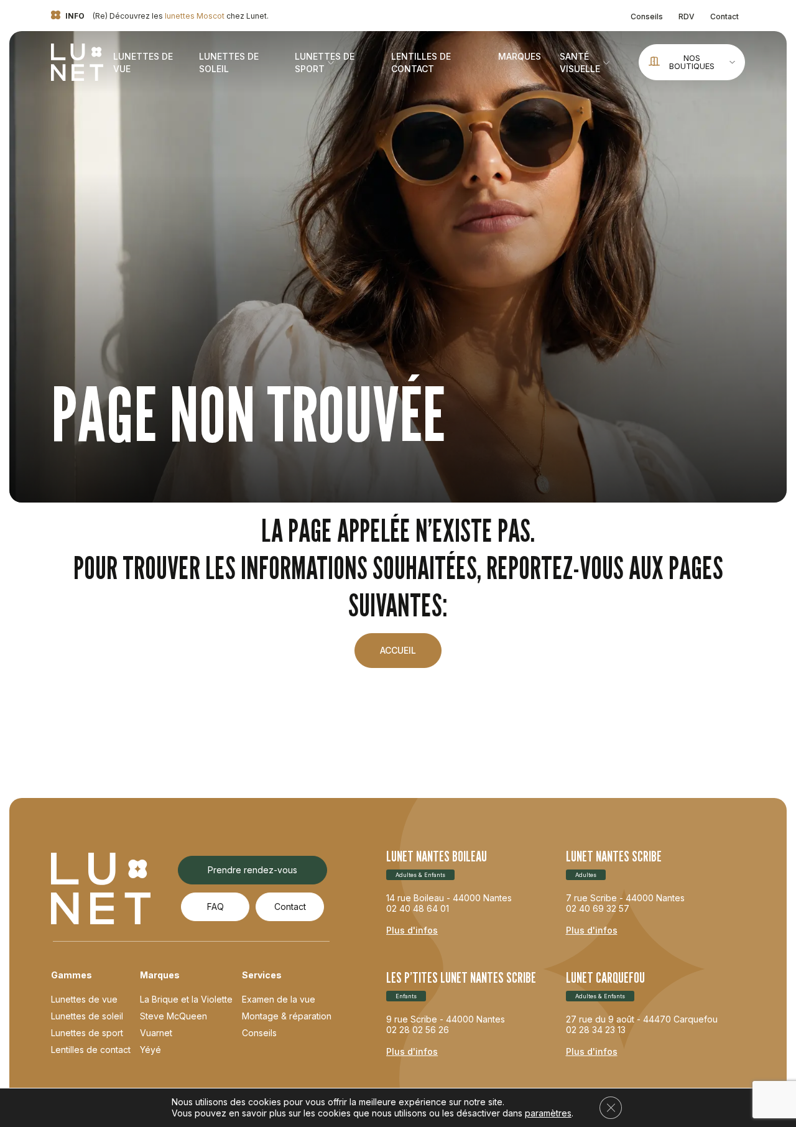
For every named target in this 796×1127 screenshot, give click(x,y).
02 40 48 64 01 (417, 908)
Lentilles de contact (91, 1049)
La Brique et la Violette (186, 999)
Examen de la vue (278, 999)
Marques (519, 56)
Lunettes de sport (87, 1032)
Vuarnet (156, 1032)
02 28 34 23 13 (596, 1029)
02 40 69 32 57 (597, 908)
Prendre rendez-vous (252, 870)
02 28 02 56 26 (417, 1029)
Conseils (647, 16)
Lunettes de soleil (87, 1016)
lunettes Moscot (194, 16)
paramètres (548, 1113)
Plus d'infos (412, 930)
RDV (686, 16)
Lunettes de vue (84, 999)
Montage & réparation (286, 1016)
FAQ (215, 906)
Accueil (398, 650)
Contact (724, 16)
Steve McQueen (173, 1016)
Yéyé (150, 1049)
